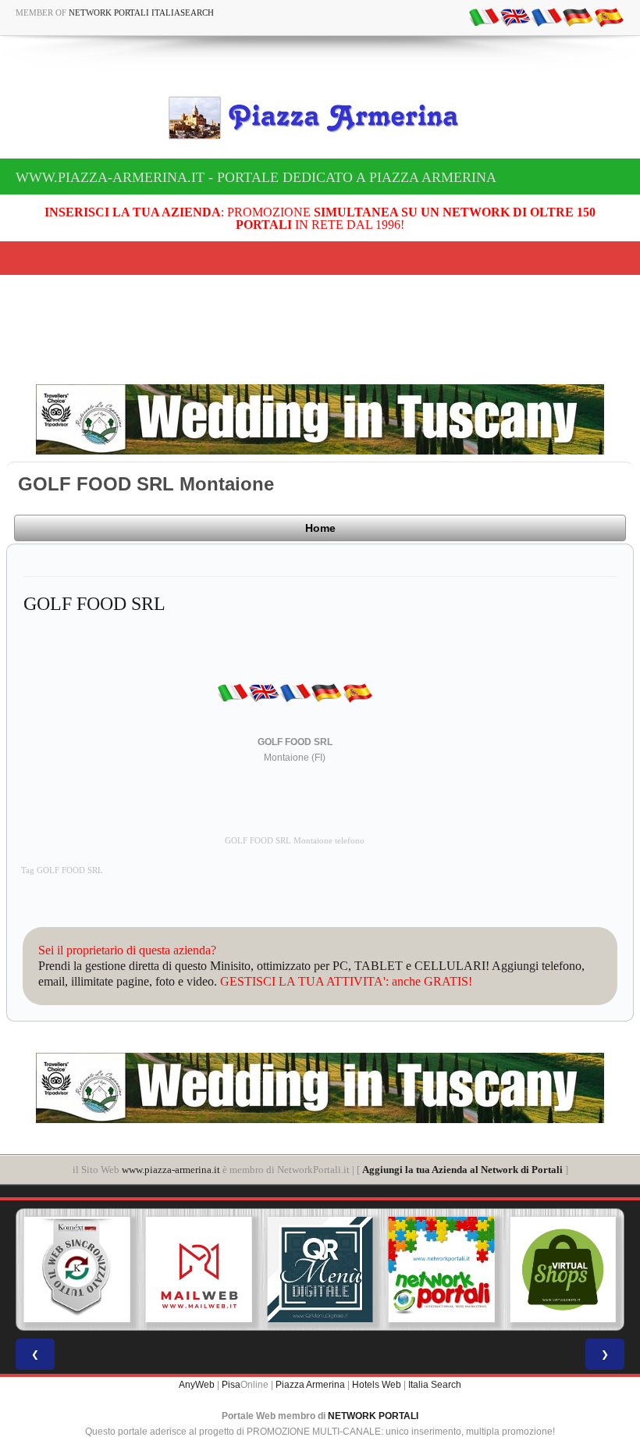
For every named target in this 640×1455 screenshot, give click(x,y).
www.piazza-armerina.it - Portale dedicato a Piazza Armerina (256, 177)
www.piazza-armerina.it (171, 1169)
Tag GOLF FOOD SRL (62, 870)
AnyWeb (197, 1384)
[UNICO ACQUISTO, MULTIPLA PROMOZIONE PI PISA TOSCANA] (442, 1270)
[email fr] (546, 16)
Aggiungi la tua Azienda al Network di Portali (462, 1169)
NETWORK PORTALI (373, 1415)
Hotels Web (376, 1384)
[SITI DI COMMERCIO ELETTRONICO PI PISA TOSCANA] (563, 1270)
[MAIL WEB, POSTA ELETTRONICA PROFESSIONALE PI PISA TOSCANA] (199, 1270)
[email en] (515, 16)
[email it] (484, 16)
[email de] (577, 16)
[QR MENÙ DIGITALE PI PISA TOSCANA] (320, 1270)
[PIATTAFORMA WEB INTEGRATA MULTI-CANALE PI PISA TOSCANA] (77, 1270)
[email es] (608, 16)
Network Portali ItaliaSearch (141, 12)
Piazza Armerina (310, 1384)
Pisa (231, 1384)
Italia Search (434, 1384)
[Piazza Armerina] (320, 117)
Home (320, 528)
